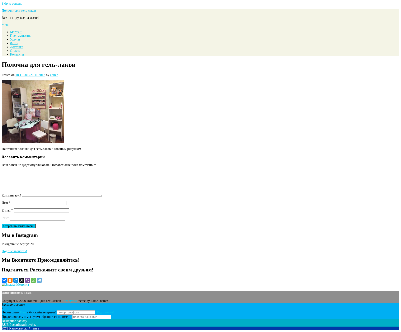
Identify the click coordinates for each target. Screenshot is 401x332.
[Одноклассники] (10, 280)
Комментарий (11, 195)
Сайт (5, 218)
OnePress (70, 301)
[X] (21, 280)
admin (54, 75)
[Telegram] (39, 280)
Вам (23, 312)
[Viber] (27, 280)
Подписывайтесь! (14, 251)
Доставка (16, 47)
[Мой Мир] (15, 280)
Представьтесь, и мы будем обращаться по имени (36, 316)
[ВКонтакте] (4, 280)
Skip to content (12, 3)
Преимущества (20, 35)
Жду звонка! (105, 312)
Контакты (17, 54)
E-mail (7, 210)
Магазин (16, 32)
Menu (5, 25)
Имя (6, 202)
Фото (14, 43)
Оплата (15, 50)
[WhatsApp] (33, 280)
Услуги (15, 39)
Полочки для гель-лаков (19, 10)
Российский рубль (23, 324)
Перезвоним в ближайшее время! (29, 312)
